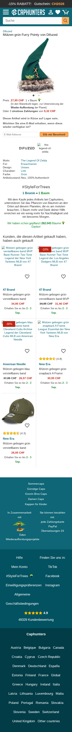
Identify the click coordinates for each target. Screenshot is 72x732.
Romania (42, 703)
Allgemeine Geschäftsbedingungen (22, 599)
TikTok (52, 567)
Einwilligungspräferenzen (23, 585)
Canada (58, 647)
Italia (56, 684)
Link (23, 170)
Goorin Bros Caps (36, 493)
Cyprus (30, 657)
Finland (30, 675)
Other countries (49, 721)
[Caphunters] (21, 12)
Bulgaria (44, 647)
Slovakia (57, 703)
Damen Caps (36, 499)
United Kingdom (23, 721)
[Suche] (65, 20)
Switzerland (50, 712)
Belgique (30, 647)
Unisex (25, 167)
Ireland (45, 684)
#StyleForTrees (18, 576)
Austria (16, 647)
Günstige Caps (36, 488)
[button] (33, 95)
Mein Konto (19, 567)
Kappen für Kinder (36, 504)
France (43, 675)
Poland (13, 703)
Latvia (12, 693)
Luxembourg (44, 693)
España (54, 666)
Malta (60, 693)
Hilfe (19, 557)
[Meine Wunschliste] (57, 12)
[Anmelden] (50, 12)
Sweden (34, 712)
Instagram (52, 585)
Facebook (53, 576)
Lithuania (26, 693)
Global (55, 675)
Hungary (32, 684)
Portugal (27, 703)
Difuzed (7, 31)
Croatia (17, 657)
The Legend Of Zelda (34, 160)
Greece (17, 684)
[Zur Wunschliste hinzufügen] (27, 276)
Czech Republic (49, 657)
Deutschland (37, 666)
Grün (24, 174)
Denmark (19, 666)
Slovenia (19, 712)
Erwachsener (29, 163)
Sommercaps (36, 483)
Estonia (17, 675)
